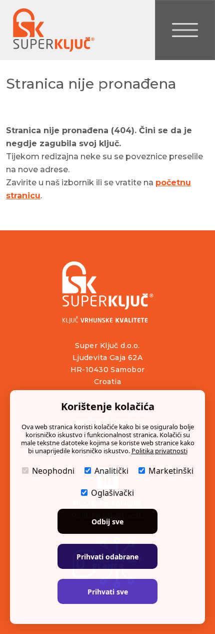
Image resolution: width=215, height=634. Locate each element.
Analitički (111, 470)
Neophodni (53, 470)
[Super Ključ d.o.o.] (108, 292)
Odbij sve (108, 521)
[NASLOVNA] (52, 30)
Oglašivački (112, 492)
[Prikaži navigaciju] (185, 30)
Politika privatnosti (160, 450)
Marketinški (171, 470)
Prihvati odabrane (107, 556)
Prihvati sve (108, 591)
